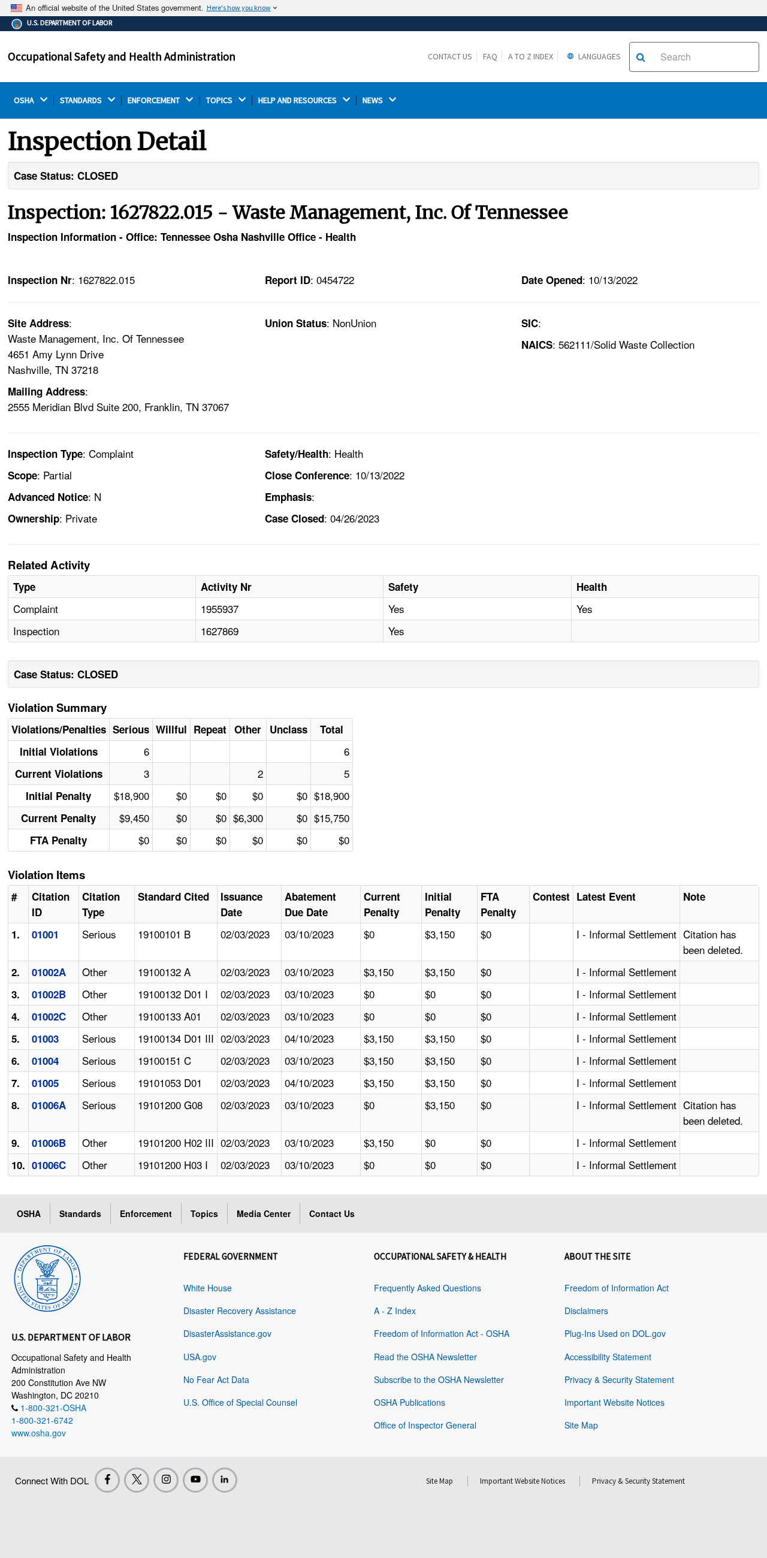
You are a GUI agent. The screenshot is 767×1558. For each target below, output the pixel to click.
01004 (45, 1060)
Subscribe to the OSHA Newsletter (439, 1379)
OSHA (25, 100)
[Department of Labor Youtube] (195, 1480)
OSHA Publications (409, 1402)
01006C (49, 1165)
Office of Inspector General (425, 1425)
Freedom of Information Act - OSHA (441, 1333)
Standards (80, 1213)
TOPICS (220, 100)
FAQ (490, 56)
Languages (598, 56)
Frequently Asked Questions (427, 1288)
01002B (49, 994)
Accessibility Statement (607, 1357)
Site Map (581, 1425)
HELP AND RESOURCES (298, 100)
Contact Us (450, 56)
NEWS (374, 100)
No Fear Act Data (216, 1379)
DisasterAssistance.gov (227, 1333)
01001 (45, 934)
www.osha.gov (38, 1433)
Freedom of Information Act (616, 1288)
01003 (45, 1038)
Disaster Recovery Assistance (239, 1311)
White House (207, 1288)
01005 (45, 1083)
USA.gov (199, 1357)
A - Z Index (395, 1311)
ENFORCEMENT (155, 100)
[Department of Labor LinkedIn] (224, 1480)
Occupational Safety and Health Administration (121, 56)
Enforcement (146, 1213)
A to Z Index (530, 56)
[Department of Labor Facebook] (107, 1480)
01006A (49, 1105)
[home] (47, 1276)
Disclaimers (586, 1311)
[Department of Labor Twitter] (136, 1480)
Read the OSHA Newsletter (425, 1357)
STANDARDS (82, 100)
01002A (49, 972)
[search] (641, 57)
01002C (49, 1016)
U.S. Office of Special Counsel (240, 1402)
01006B (49, 1143)
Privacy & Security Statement (619, 1379)
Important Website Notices (614, 1402)
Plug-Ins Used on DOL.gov (615, 1333)
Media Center (264, 1213)
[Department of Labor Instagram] (166, 1480)
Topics (204, 1213)
